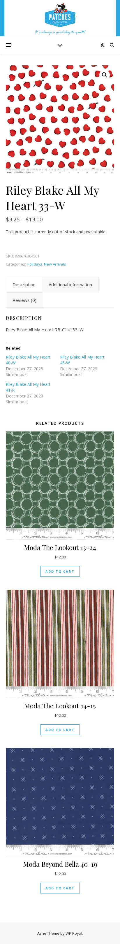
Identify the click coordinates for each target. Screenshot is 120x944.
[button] (104, 75)
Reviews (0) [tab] (24, 300)
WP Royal (74, 933)
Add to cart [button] (60, 571)
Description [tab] (24, 284)
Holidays (34, 264)
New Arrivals (55, 264)
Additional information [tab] (70, 284)
